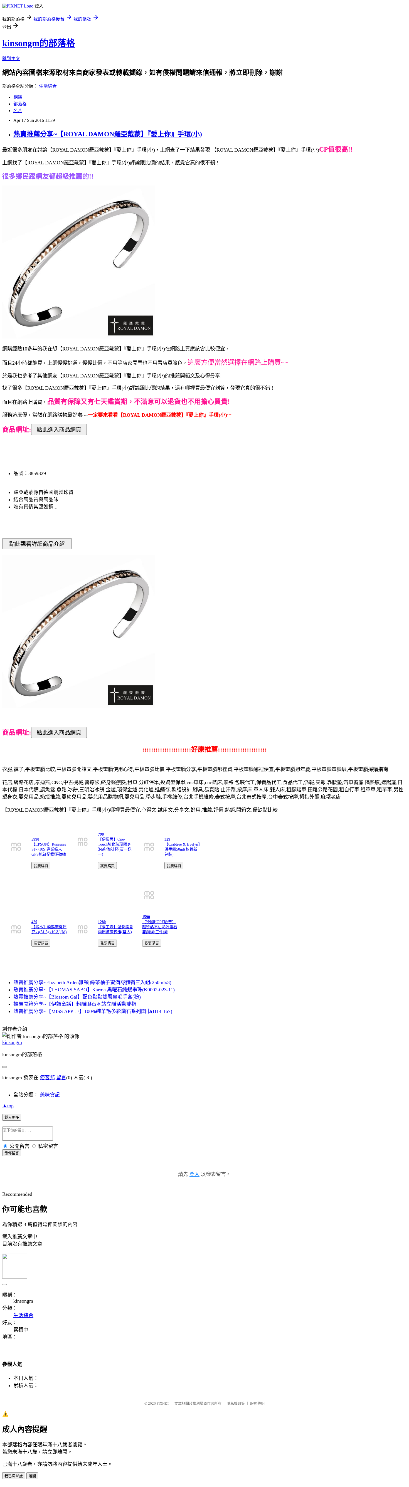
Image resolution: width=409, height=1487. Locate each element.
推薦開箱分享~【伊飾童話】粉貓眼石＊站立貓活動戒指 (74, 1004)
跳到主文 (11, 58)
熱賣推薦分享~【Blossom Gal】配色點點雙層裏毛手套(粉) (77, 997)
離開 (32, 1476)
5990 (35, 839)
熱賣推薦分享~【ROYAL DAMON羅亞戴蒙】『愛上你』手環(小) (107, 134)
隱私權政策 (236, 1403)
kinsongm (12, 1042)
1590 (146, 917)
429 (34, 922)
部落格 (20, 104)
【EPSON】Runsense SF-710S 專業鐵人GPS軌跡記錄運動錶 (48, 849)
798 (101, 834)
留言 (61, 1077)
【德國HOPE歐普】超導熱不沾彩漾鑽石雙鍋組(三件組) (159, 927)
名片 (17, 110)
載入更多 (11, 1117)
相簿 (17, 97)
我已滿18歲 (13, 1476)
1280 (102, 922)
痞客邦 (47, 1077)
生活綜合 (48, 86)
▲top (8, 1105)
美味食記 (50, 1095)
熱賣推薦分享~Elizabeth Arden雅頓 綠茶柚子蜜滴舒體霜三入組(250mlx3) (92, 982)
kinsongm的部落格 (38, 43)
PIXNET (163, 1403)
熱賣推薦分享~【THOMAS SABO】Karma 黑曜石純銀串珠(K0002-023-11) (94, 989)
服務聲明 (257, 1403)
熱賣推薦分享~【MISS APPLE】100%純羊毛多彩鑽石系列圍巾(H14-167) (92, 1011)
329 (167, 839)
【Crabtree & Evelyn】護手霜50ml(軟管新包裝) (182, 849)
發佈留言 (11, 1153)
